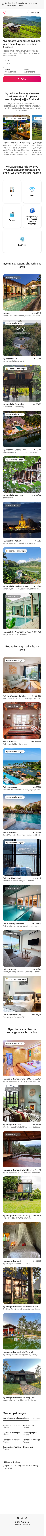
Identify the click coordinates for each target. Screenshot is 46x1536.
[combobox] (22, 63)
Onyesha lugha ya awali (14, 5)
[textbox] (12, 71)
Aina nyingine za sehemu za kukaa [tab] (16, 1418)
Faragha (18, 1524)
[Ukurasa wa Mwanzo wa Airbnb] (4, 12)
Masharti (26, 1524)
